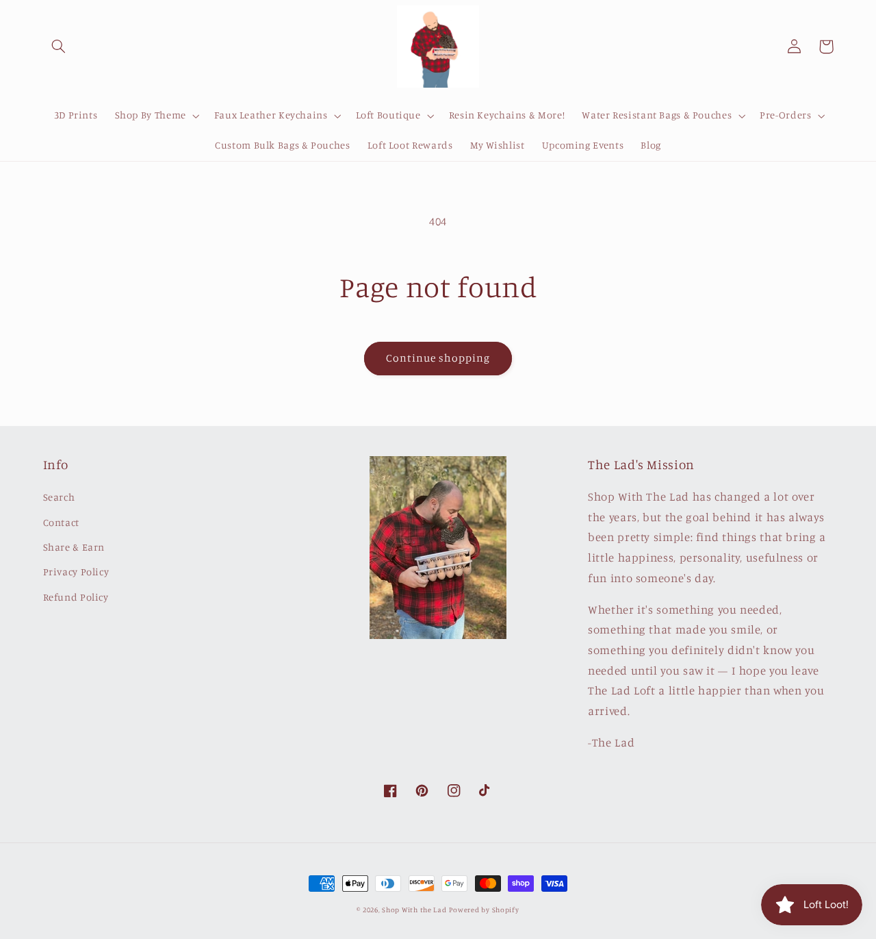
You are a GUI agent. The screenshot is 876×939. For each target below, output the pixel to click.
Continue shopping (438, 357)
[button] (59, 46)
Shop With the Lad (414, 909)
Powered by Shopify (484, 909)
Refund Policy (76, 597)
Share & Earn (74, 547)
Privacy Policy (76, 571)
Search (59, 497)
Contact (61, 522)
